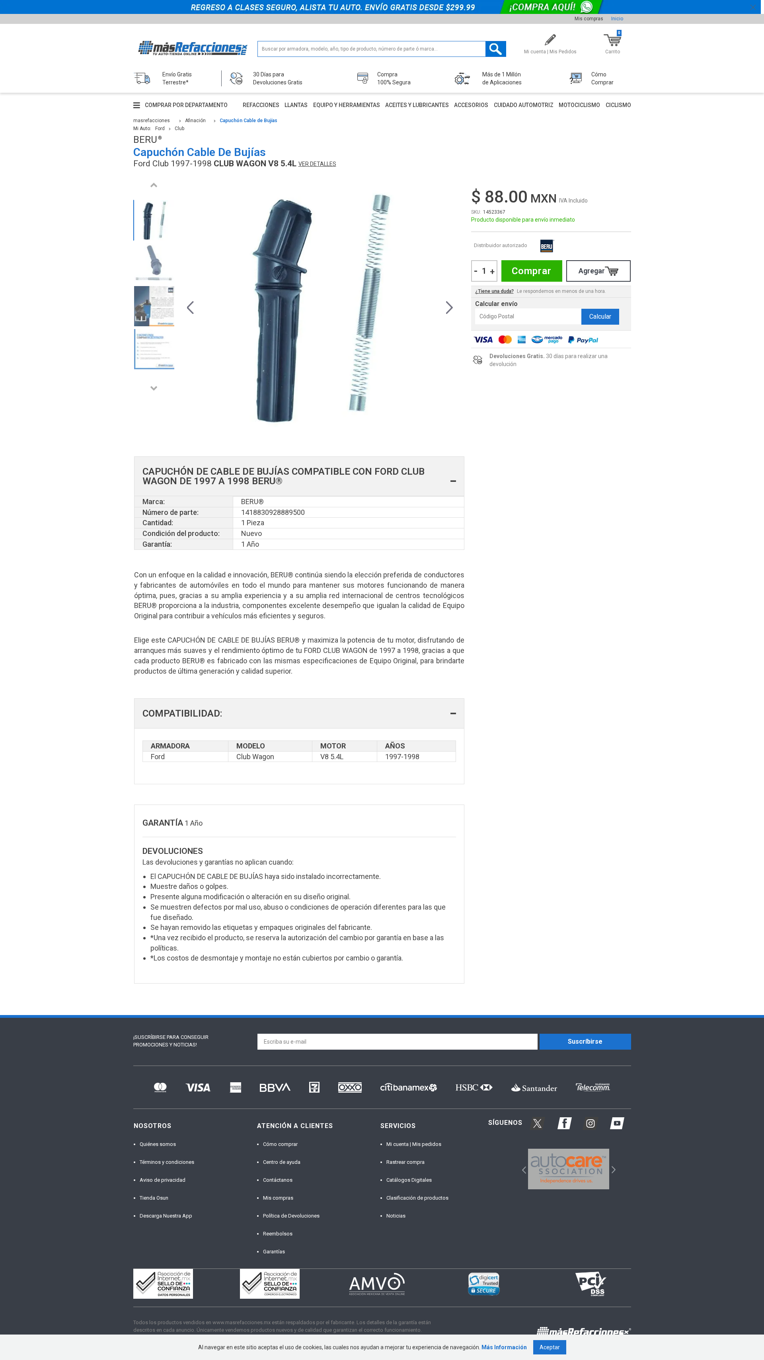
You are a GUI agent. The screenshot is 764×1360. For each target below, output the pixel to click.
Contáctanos (277, 1180)
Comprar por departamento (186, 105)
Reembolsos (277, 1234)
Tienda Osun (154, 1198)
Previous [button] (154, 184)
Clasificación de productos (417, 1198)
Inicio (617, 18)
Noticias (395, 1216)
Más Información (504, 1347)
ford (160, 128)
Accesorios (471, 105)
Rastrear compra (405, 1162)
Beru (547, 246)
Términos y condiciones (167, 1162)
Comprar (532, 271)
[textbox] (381, 49)
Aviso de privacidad (162, 1180)
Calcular (600, 316)
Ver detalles (317, 164)
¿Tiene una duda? (494, 291)
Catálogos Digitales (409, 1180)
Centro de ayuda (281, 1162)
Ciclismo (618, 105)
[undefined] (320, 306)
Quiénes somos (158, 1144)
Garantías (274, 1252)
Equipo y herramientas (346, 105)
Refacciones (261, 105)
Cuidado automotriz (524, 105)
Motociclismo (579, 105)
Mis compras (589, 18)
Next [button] (154, 388)
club (179, 128)
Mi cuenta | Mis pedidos (413, 1144)
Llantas (296, 105)
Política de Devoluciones (291, 1216)
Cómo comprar (280, 1144)
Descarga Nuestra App (166, 1216)
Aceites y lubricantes (417, 105)
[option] (154, 220)
